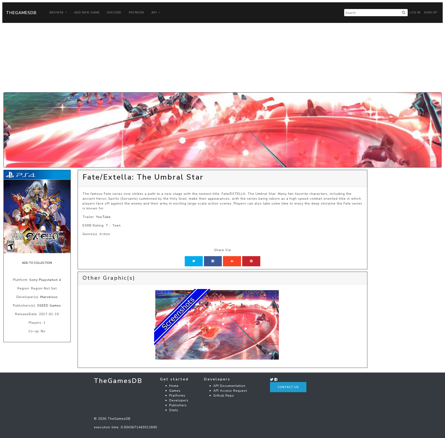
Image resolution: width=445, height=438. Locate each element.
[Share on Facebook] (213, 261)
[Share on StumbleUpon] (232, 261)
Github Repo (223, 395)
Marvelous (49, 297)
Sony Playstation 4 (45, 280)
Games (175, 390)
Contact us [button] (288, 387)
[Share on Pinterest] (251, 261)
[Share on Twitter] (194, 261)
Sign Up (430, 12)
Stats (173, 410)
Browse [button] (57, 12)
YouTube (103, 217)
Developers (178, 400)
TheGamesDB (21, 13)
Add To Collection (37, 263)
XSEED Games (49, 305)
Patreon (136, 12)
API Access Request (230, 390)
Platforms (177, 395)
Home (174, 386)
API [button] (154, 12)
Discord (114, 12)
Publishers (178, 405)
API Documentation (229, 386)
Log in (415, 12)
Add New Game (87, 12)
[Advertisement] (222, 57)
